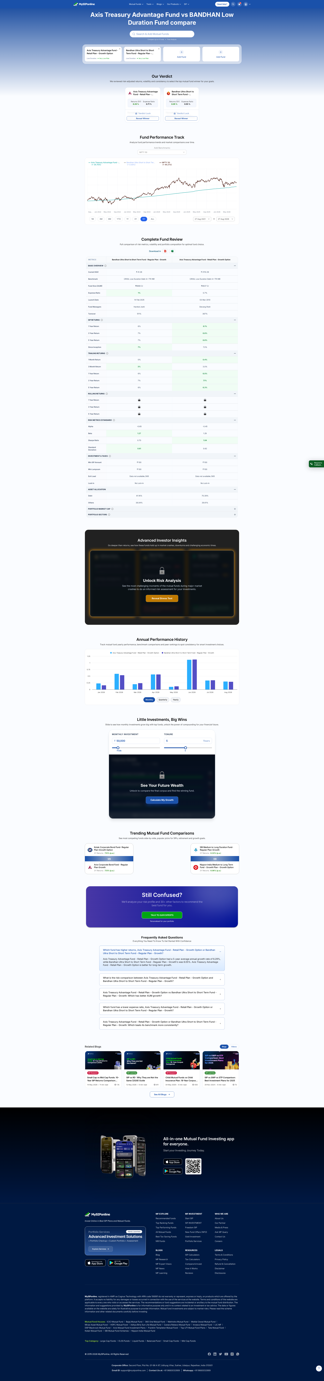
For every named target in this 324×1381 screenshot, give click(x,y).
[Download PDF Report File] (165, 251)
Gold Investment (192, 1236)
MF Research (162, 1259)
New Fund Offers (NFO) (196, 1232)
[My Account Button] (247, 4)
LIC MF (218, 1324)
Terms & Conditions (224, 1255)
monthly (149, 699)
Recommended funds (166, 1218)
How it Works (191, 1268)
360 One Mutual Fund (155, 1321)
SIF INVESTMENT (193, 1223)
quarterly (163, 699)
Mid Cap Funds (189, 1341)
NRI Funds (160, 1241)
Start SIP (189, 1218)
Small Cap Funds (171, 1341)
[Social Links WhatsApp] (237, 1354)
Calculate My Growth (162, 800)
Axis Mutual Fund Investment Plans (129, 1327)
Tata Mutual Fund (216, 1327)
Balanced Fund (154, 1341)
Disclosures (220, 1273)
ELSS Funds (124, 1341)
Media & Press (221, 1227)
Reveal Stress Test (162, 598)
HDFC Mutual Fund (119, 1324)
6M (109, 219)
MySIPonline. (104, 1354)
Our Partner (220, 1223)
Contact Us (220, 1236)
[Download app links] (172, 1162)
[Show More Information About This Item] (105, 266)
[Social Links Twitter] (220, 1354)
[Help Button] (319, 1368)
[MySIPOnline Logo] (84, 4)
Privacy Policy (221, 1259)
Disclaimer (220, 1268)
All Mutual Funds (163, 1232)
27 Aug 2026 (223, 219)
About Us (219, 1218)
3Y (135, 219)
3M (101, 219)
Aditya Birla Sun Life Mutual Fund (145, 1324)
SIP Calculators (192, 1255)
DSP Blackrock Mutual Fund (97, 1327)
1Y (128, 219)
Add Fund (181, 57)
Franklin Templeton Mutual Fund (163, 1327)
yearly (175, 699)
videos (234, 1047)
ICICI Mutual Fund (115, 1321)
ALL (152, 219)
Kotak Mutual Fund (93, 1331)
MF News (160, 1268)
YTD (119, 219)
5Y (144, 219)
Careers (218, 1241)
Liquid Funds (138, 1341)
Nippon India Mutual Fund (143, 1331)
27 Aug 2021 (200, 219)
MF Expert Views (163, 1264)
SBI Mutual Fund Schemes (117, 1331)
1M (92, 219)
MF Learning (161, 1273)
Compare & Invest (193, 1264)
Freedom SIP (191, 1227)
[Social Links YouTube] (226, 1354)
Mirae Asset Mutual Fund (96, 1324)
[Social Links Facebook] (209, 1354)
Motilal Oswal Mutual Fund (203, 1321)
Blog (158, 1255)
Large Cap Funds (108, 1341)
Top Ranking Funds (164, 1223)
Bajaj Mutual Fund (134, 1321)
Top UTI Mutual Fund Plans (192, 1327)
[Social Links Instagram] (232, 1354)
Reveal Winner (142, 118)
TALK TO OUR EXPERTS (162, 915)
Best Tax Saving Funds (166, 1236)
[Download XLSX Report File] (172, 251)
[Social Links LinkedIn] (214, 1354)
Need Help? (222, 4)
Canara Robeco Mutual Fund (177, 1324)
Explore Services (99, 1249)
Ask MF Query (221, 1232)
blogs (224, 1047)
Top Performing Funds (166, 1227)
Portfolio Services (193, 1241)
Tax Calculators (192, 1259)
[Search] (233, 4)
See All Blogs (160, 1094)
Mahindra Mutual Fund (178, 1321)
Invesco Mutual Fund (202, 1324)
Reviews (189, 1273)
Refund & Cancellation (225, 1264)
